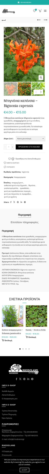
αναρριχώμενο (17, 183)
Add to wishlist (13, 163)
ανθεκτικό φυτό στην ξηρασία (15, 185)
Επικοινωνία (6, 455)
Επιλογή (8, 340)
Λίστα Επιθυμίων (8, 395)
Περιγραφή (24, 214)
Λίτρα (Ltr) (8, 139)
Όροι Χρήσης (7, 418)
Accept (24, 470)
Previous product (39, 20)
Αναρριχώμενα (20, 177)
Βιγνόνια (32, 185)
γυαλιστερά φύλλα (11, 188)
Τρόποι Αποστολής (9, 411)
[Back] (4, 20)
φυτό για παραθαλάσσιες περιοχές (17, 191)
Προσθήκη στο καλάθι (29, 147)
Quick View (21, 316)
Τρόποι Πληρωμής (9, 414)
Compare (10, 167)
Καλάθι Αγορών (8, 391)
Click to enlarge (41, 77)
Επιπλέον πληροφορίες (24, 222)
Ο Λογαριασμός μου (9, 399)
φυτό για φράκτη (10, 197)
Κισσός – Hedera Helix (36, 330)
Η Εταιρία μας (7, 451)
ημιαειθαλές (24, 188)
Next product (45, 20)
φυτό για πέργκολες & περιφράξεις (17, 194)
